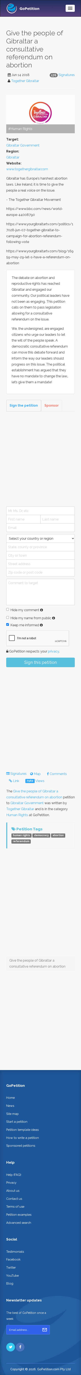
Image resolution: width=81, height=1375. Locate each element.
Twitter (11, 1267)
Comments (58, 774)
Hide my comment (24, 610)
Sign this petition (40, 662)
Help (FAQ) (13, 1174)
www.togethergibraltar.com (27, 169)
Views (35, 781)
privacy (53, 651)
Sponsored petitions (20, 1145)
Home (10, 1097)
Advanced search (18, 1222)
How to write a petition (22, 1137)
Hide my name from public (30, 618)
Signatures (67, 75)
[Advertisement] (40, 459)
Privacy (11, 1182)
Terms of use (15, 1206)
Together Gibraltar (25, 81)
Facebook (13, 1259)
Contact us (14, 1198)
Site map (12, 1113)
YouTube (12, 1275)
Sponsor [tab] (51, 405)
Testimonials (15, 1251)
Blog (9, 1283)
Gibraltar (12, 157)
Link (15, 781)
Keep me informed (24, 625)
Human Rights (17, 815)
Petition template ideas (22, 1129)
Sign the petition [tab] (24, 405)
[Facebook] (20, 1347)
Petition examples (18, 1214)
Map (37, 774)
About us (12, 1190)
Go (44, 1329)
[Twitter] (10, 1347)
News (10, 1105)
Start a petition (16, 1121)
